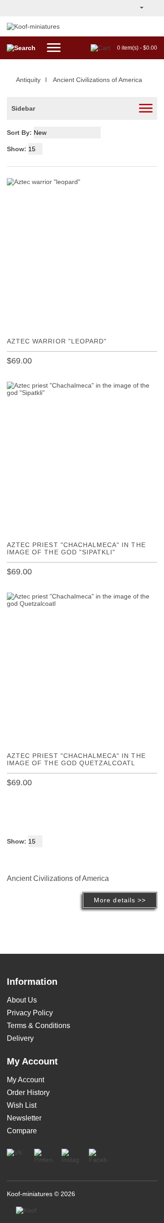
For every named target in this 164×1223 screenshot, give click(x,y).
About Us (22, 1000)
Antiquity (28, 79)
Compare (22, 1131)
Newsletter (24, 1118)
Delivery (20, 1038)
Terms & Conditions (38, 1025)
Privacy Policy (30, 1013)
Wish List (21, 1105)
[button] (141, 8)
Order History (28, 1092)
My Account (25, 1080)
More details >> (120, 900)
